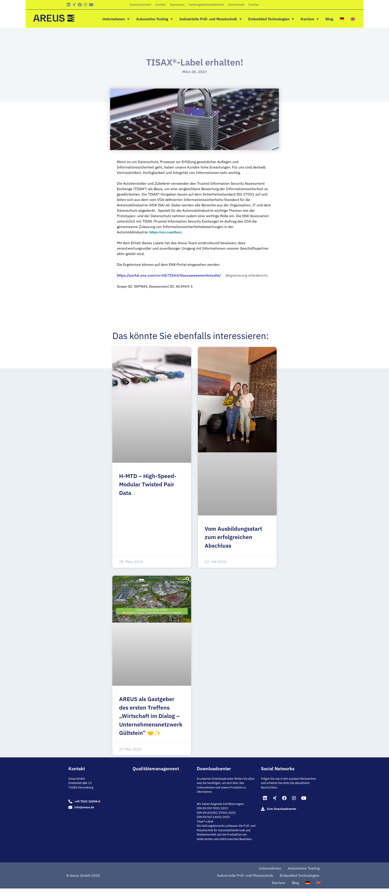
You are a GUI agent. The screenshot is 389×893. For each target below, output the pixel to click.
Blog (329, 19)
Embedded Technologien (268, 19)
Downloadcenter (140, 5)
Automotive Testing (152, 19)
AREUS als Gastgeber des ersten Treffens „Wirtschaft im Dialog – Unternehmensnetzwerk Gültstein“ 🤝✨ (150, 715)
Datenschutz (236, 5)
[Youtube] (91, 5)
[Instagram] (85, 5)
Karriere (307, 19)
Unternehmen (113, 19)
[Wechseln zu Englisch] (352, 19)
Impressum (177, 5)
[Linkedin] (68, 5)
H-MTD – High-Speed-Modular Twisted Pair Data (147, 484)
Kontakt (160, 5)
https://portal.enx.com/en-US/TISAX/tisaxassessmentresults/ (169, 275)
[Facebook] (80, 5)
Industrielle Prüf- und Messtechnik (208, 19)
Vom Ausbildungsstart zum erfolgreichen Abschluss (233, 537)
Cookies (254, 5)
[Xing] (74, 5)
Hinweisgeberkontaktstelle (206, 5)
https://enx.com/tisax (165, 232)
